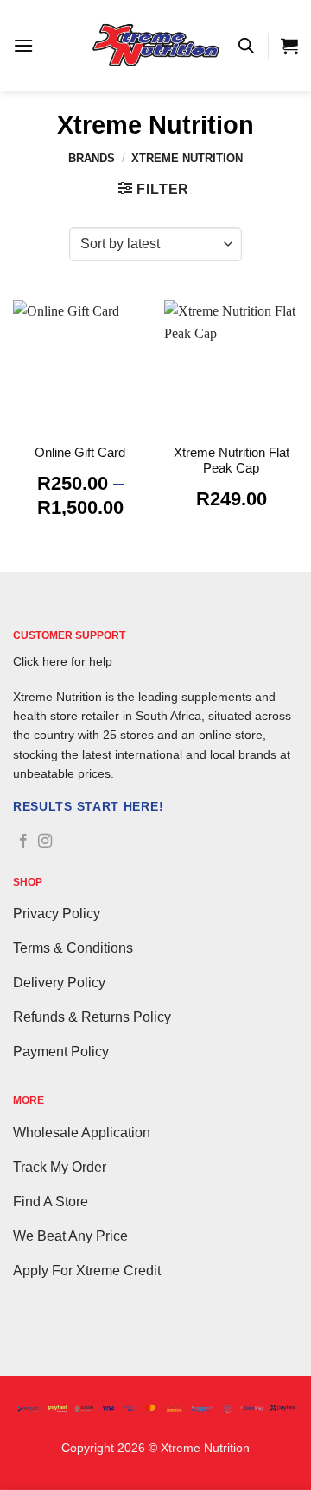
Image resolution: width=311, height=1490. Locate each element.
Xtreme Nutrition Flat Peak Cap (231, 460)
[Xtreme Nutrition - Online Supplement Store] (155, 45)
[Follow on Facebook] (23, 841)
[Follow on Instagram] (45, 841)
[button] (23, 45)
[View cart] (289, 46)
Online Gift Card (80, 452)
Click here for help (62, 661)
